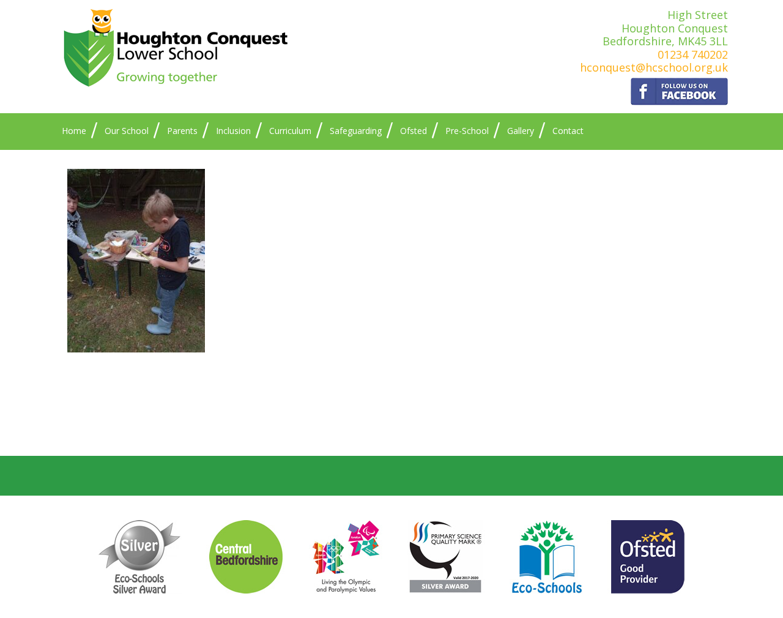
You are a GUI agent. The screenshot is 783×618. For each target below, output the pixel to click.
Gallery (520, 130)
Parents (182, 130)
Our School (127, 130)
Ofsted (413, 130)
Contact (568, 130)
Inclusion (233, 130)
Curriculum (290, 130)
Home (74, 130)
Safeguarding (356, 130)
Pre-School (467, 130)
